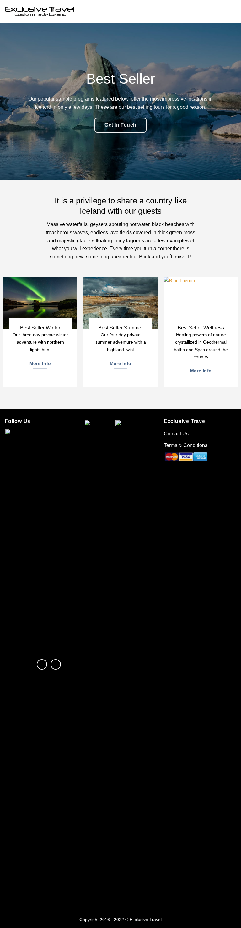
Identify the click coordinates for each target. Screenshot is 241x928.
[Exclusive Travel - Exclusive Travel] (39, 11)
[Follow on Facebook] (42, 664)
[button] (232, 11)
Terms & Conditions (185, 445)
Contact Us (176, 433)
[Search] (221, 11)
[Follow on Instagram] (56, 664)
